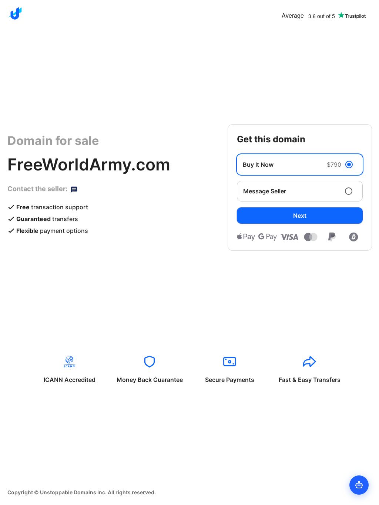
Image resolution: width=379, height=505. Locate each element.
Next (299, 215)
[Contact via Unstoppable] (74, 189)
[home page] (14, 13)
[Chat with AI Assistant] (359, 485)
